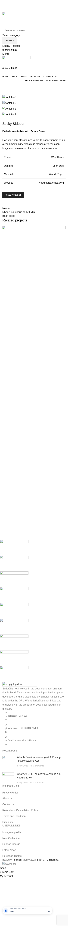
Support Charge (11, 844)
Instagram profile (11, 832)
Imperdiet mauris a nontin (21, 306)
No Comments (37, 765)
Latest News (9, 850)
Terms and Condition (14, 816)
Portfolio (16, 93)
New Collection (11, 838)
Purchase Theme (12, 856)
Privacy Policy (10, 792)
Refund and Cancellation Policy (20, 810)
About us (7, 798)
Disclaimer (8, 822)
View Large (6, 293)
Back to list (8, 216)
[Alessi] (31, 611)
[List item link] (34, 728)
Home (5, 93)
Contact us (8, 804)
